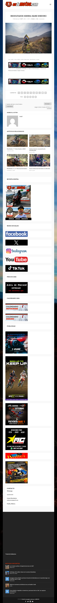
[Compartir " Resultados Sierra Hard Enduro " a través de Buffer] (36, 92)
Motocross (12, 567)
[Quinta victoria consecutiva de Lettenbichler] (39, 140)
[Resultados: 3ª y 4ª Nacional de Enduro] (17, 160)
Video (16, 573)
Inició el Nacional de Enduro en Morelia (39, 168)
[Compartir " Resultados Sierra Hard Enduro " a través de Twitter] (21, 92)
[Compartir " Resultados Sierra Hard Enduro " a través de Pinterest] (30, 92)
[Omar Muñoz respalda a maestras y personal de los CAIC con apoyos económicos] (7, 591)
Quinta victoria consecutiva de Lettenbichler (37, 149)
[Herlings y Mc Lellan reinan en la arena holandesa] (7, 573)
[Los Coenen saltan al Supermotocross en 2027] (7, 567)
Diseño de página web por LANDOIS (30, 599)
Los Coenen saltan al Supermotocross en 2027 (22, 566)
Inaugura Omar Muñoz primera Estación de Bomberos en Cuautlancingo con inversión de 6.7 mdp (30, 578)
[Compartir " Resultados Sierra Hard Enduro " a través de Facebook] (18, 92)
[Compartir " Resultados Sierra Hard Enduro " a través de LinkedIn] (33, 92)
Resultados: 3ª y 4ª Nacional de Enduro (17, 168)
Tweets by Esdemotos (10, 554)
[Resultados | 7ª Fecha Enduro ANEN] (17, 140)
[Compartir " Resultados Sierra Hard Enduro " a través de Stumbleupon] (39, 92)
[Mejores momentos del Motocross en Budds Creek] (7, 585)
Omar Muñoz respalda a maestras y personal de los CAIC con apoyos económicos (28, 591)
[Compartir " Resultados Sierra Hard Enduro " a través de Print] (45, 92)
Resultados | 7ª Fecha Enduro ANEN (16, 149)
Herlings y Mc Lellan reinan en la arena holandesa (23, 572)
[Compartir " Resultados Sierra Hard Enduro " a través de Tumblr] (27, 92)
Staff (21, 19)
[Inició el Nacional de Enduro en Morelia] (39, 160)
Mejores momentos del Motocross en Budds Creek (23, 584)
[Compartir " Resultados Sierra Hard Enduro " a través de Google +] (24, 92)
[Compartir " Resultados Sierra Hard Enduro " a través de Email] (42, 92)
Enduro (33, 19)
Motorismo (12, 580)
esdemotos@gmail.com (12, 500)
